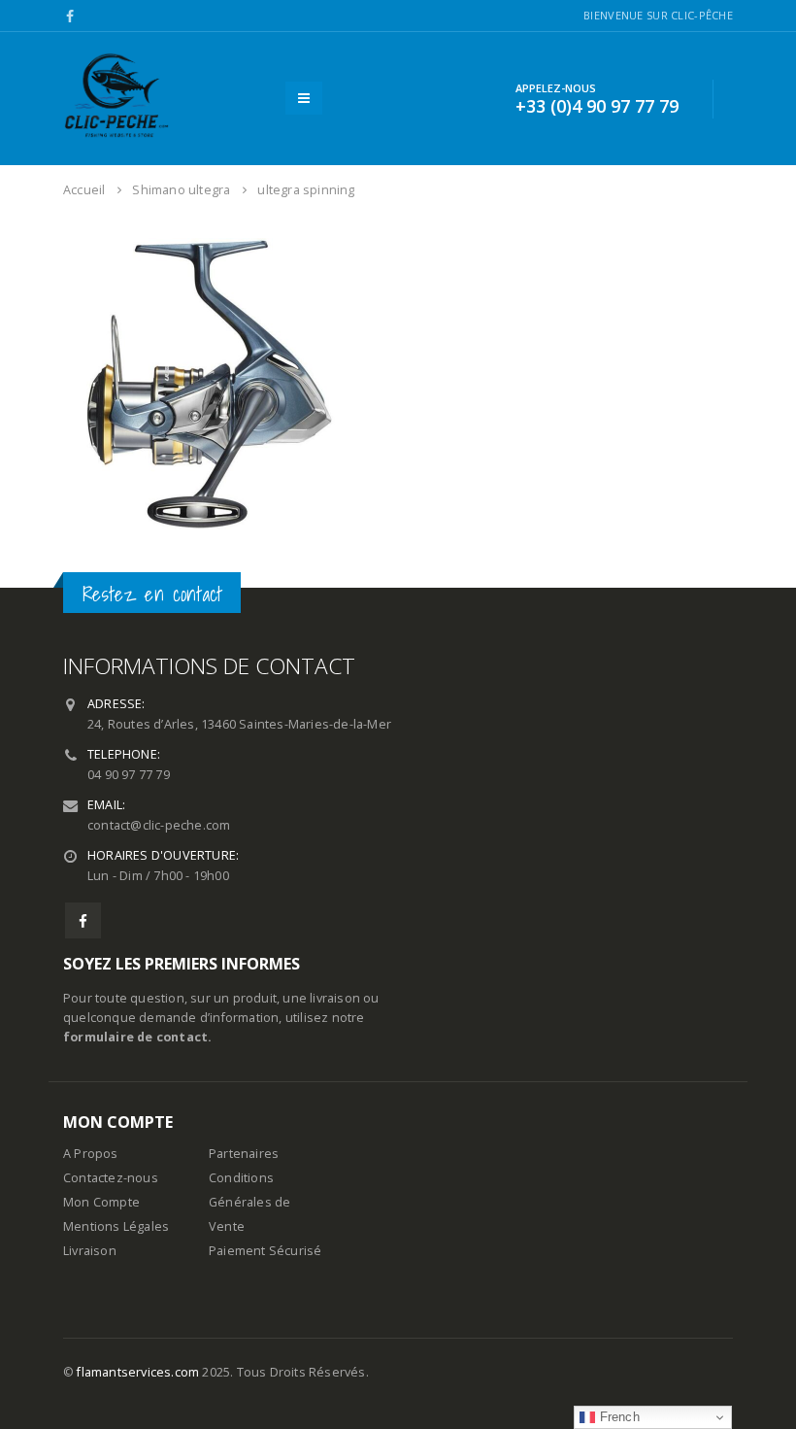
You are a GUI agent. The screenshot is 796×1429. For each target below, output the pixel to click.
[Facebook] (70, 16)
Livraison (89, 1250)
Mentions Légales (116, 1226)
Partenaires (244, 1153)
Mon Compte (101, 1202)
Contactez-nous (110, 1178)
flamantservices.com (138, 1372)
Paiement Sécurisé (265, 1250)
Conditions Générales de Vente (249, 1202)
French (617, 1417)
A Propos (90, 1153)
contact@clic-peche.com (158, 825)
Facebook (83, 920)
